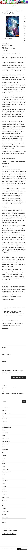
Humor (3, 446)
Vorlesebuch (5, 517)
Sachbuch (4, 494)
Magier (6, 312)
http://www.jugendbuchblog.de (9, 534)
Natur (3, 483)
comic (3, 424)
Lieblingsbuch (5, 469)
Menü (14, 6)
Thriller (3, 505)
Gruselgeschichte (6, 441)
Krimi (3, 461)
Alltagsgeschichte (6, 413)
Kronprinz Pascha (16, 311)
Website (4, 361)
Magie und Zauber (6, 472)
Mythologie (4, 480)
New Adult (4, 486)
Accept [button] (18, 549)
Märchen (11, 312)
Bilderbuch (4, 418)
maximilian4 (19, 11)
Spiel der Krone (19, 313)
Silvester (4, 500)
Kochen (4, 455)
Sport (3, 503)
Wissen (4, 522)
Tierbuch (4, 508)
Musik (3, 477)
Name (4, 347)
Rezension (17, 312)
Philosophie (4, 491)
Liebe (3, 466)
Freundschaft (20, 306)
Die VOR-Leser (9, 2)
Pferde (3, 489)
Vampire (4, 514)
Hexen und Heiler (6, 444)
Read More (24, 549)
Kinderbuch (4, 452)
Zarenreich (18, 315)
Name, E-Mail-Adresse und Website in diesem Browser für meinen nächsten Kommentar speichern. (12, 372)
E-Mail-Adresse (6, 354)
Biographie (4, 421)
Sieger (12, 313)
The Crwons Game (9, 315)
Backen (4, 416)
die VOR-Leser (8, 310)
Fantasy (13, 306)
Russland (7, 313)
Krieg (3, 458)
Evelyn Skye (16, 310)
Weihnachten (5, 520)
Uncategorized (5, 511)
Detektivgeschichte (6, 427)
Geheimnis (7, 311)
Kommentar (5, 328)
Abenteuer (7, 306)
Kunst (3, 463)
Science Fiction (5, 497)
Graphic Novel (5, 438)
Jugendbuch (7, 308)
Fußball (3, 435)
